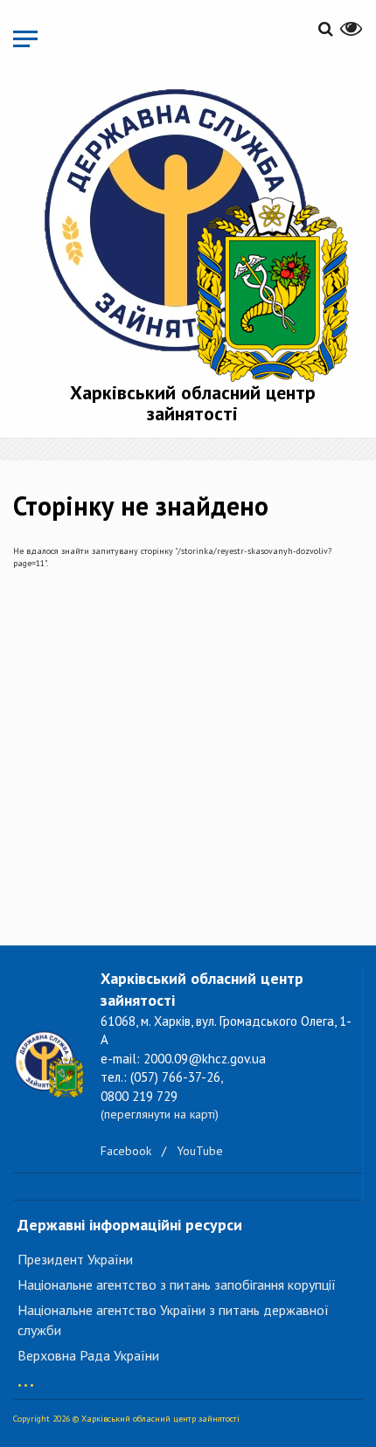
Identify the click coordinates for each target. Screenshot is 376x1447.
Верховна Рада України (88, 1355)
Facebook (126, 1151)
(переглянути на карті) (160, 1114)
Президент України (75, 1259)
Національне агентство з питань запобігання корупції (176, 1284)
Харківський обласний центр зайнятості (193, 403)
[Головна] (192, 231)
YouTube (200, 1151)
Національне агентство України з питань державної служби (173, 1320)
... (25, 1377)
